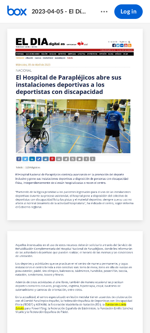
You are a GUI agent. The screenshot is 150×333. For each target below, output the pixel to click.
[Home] (17, 11)
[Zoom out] (56, 315)
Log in (129, 12)
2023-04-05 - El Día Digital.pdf (59, 12)
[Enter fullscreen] (123, 315)
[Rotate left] (96, 315)
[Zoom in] (81, 315)
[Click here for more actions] (104, 11)
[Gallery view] (110, 315)
